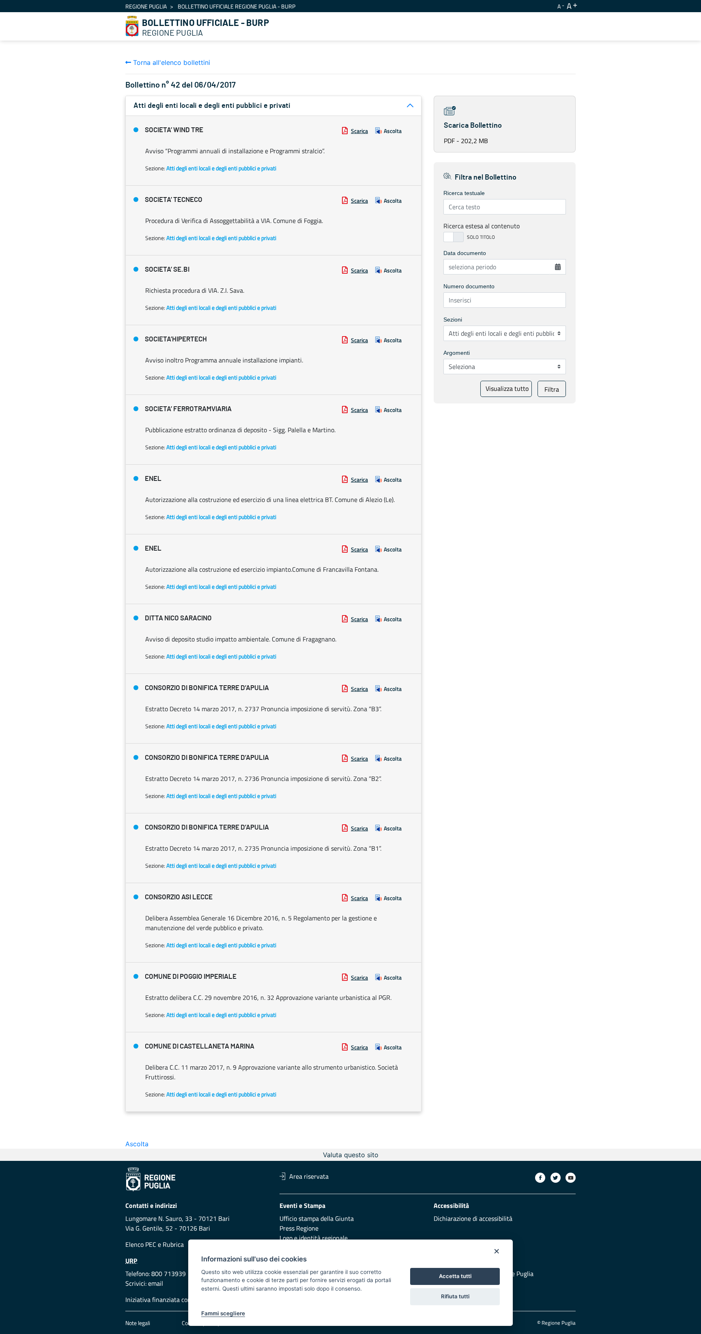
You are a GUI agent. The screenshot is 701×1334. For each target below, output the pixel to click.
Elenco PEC (140, 1244)
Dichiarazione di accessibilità (473, 1218)
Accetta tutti (455, 1276)
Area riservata (309, 1176)
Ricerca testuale (464, 193)
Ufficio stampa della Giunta (317, 1218)
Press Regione (299, 1228)
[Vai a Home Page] (132, 26)
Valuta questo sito (350, 1155)
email (155, 1283)
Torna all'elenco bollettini (170, 62)
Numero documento (469, 286)
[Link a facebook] (540, 1178)
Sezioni (452, 319)
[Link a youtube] (571, 1178)
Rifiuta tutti (455, 1296)
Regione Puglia (146, 6)
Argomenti (456, 353)
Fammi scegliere (223, 1313)
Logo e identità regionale (314, 1238)
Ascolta (393, 131)
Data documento (464, 253)
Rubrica (173, 1244)
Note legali (137, 1323)
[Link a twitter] (555, 1178)
